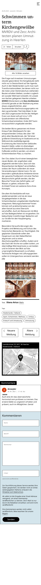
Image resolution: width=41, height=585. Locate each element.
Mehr (21, 302)
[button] (20, 358)
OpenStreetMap (33, 374)
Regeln (5, 514)
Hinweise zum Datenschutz (12, 492)
